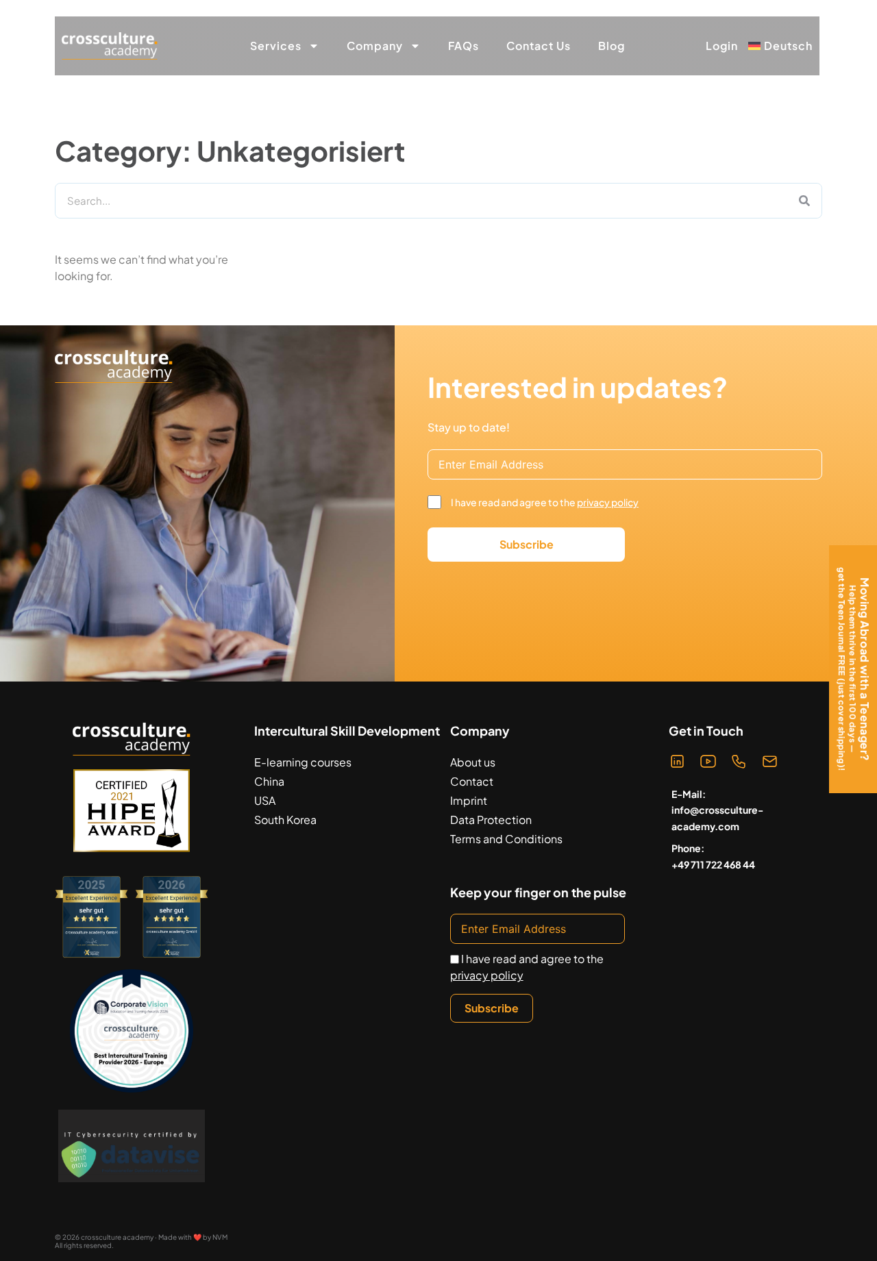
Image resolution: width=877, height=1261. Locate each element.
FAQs (463, 45)
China (269, 781)
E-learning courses (302, 762)
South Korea (285, 819)
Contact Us (538, 45)
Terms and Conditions (506, 839)
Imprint (468, 800)
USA (264, 800)
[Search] (804, 201)
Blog (611, 45)
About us (472, 762)
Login (722, 46)
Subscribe (526, 544)
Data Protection (491, 819)
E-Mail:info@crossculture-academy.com (717, 810)
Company (375, 45)
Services (275, 45)
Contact (471, 781)
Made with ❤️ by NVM (192, 1237)
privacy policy (608, 502)
